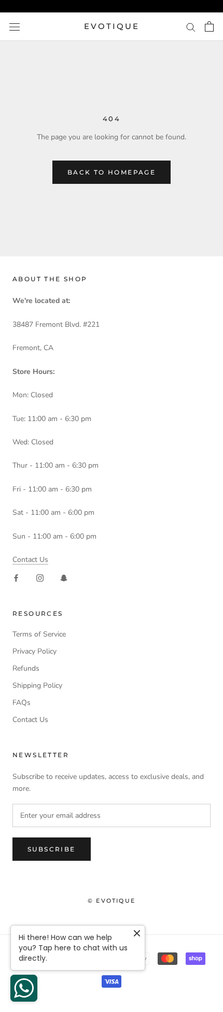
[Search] (191, 26)
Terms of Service (39, 634)
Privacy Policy (34, 651)
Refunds (25, 668)
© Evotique (111, 900)
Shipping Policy (37, 685)
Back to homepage (111, 172)
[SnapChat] (63, 578)
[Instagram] (40, 578)
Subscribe (51, 849)
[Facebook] (16, 578)
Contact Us (30, 560)
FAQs (21, 702)
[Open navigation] (14, 27)
